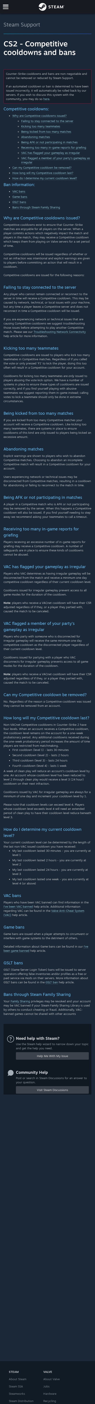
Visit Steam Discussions (52, 1090)
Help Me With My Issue (52, 1056)
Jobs (46, 1386)
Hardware (49, 1393)
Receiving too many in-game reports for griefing (53, 147)
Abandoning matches (35, 137)
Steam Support (22, 24)
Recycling (49, 1401)
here (46, 99)
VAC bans (18, 191)
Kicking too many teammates (40, 126)
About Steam (17, 1379)
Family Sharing (20, 1001)
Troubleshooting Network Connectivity (60, 332)
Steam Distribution (21, 1401)
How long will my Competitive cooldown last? (42, 173)
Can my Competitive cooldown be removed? (42, 167)
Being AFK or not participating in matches (49, 142)
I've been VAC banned (18, 906)
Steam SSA (16, 1386)
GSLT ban (52, 982)
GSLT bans (19, 202)
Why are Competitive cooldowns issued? (39, 115)
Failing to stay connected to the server (47, 121)
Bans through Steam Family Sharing (36, 207)
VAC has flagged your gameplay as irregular (50, 153)
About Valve (51, 1379)
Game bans (19, 196)
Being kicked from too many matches (46, 131)
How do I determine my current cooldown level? (44, 178)
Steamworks (17, 1393)
